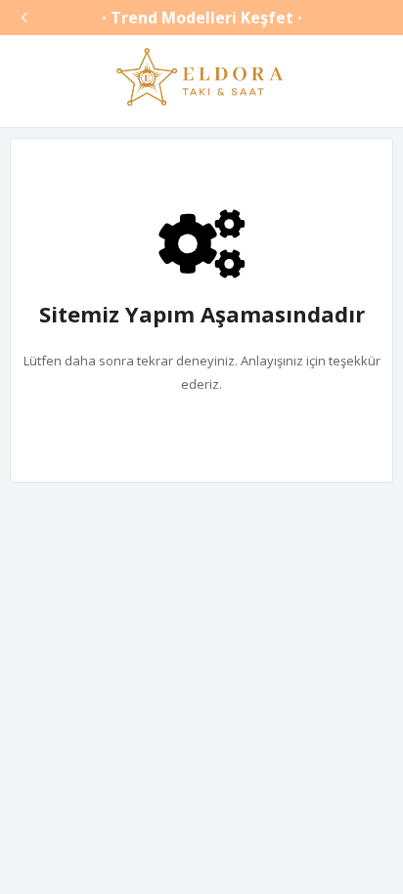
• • (202, 17)
